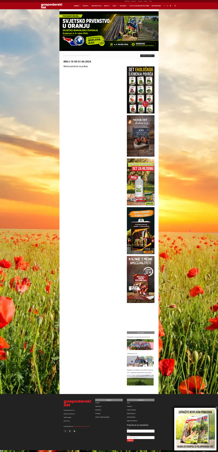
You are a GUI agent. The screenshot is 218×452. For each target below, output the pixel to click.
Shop (114, 6)
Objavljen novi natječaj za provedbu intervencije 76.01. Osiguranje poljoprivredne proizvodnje (140, 371)
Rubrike (76, 6)
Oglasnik (123, 6)
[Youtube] (170, 5)
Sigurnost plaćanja (132, 420)
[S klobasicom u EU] (140, 361)
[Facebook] (164, 5)
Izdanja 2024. (73, 55)
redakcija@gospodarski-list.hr (82, 426)
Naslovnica (66, 55)
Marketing (127, 1)
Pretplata (129, 406)
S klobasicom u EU (132, 353)
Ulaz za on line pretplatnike (139, 6)
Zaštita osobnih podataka (102, 417)
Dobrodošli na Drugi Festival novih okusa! (138, 337)
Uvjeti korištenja (131, 410)
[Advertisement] (140, 317)
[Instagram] (167, 5)
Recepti (106, 6)
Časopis (85, 6)
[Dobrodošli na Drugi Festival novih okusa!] (140, 344)
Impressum (133, 1)
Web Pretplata (97, 6)
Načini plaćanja (131, 417)
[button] (175, 6)
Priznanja (140, 1)
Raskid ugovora (131, 413)
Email (128, 435)
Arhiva (150, 1)
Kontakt (145, 1)
